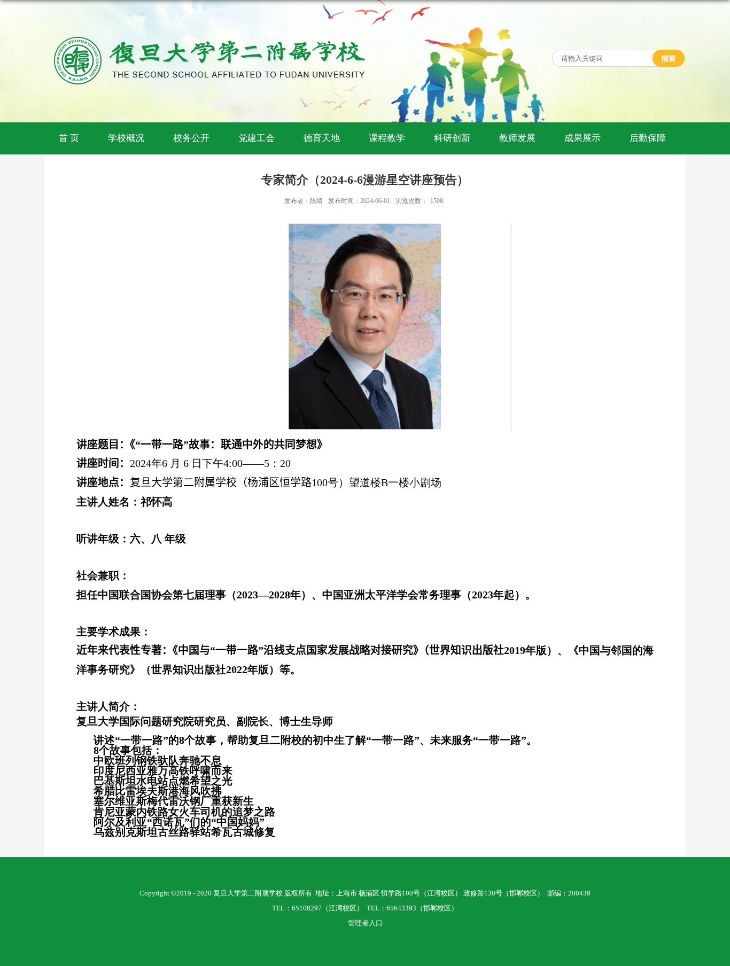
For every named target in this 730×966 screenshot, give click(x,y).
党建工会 (256, 138)
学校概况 (126, 138)
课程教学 (387, 138)
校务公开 (191, 138)
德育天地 (322, 138)
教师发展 (517, 138)
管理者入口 (365, 923)
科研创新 (452, 138)
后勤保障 (648, 138)
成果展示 (582, 138)
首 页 (69, 138)
